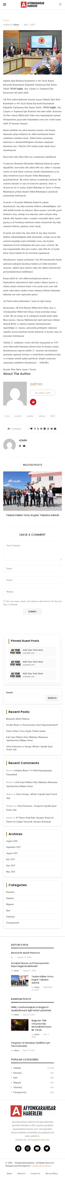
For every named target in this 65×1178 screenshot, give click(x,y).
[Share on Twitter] (38, 428)
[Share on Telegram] (45, 428)
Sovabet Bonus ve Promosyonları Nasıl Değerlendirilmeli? (32, 724)
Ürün (52, 416)
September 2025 (13, 846)
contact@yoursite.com (38, 1139)
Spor (8, 910)
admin (16, 24)
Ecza (7, 416)
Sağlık (42, 416)
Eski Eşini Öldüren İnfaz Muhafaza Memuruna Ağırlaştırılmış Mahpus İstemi (27, 738)
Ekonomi (10, 891)
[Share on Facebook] (35, 428)
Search (9, 692)
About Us (21, 1173)
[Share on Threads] (48, 428)
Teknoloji (10, 916)
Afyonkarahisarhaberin (41, 1165)
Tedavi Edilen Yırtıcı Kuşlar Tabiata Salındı (32, 515)
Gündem (10, 898)
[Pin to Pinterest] (41, 428)
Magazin (10, 904)
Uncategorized (12, 922)
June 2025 (10, 865)
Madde (30, 416)
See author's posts (43, 392)
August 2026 (12, 840)
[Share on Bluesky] (51, 428)
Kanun (18, 416)
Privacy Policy (52, 1173)
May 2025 (10, 871)
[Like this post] (31, 428)
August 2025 (12, 853)
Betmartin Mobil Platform (17, 718)
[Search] (60, 4)
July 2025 (10, 859)
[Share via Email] (55, 428)
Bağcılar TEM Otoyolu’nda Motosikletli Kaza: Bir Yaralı (41, 1025)
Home (9, 1173)
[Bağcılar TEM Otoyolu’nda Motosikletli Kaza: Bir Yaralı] (19, 1025)
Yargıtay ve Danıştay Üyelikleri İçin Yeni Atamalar (30, 1044)
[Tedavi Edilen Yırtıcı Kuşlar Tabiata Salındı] (32, 491)
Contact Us (35, 1173)
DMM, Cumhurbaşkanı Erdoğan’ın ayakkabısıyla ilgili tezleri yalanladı (31, 1009)
